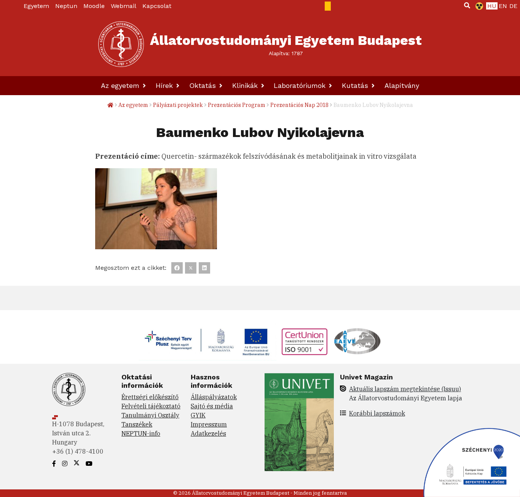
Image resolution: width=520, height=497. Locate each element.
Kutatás (356, 85)
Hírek (165, 85)
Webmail (123, 6)
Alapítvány (401, 85)
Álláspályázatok (214, 397)
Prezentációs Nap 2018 (299, 105)
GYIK (198, 415)
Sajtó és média (212, 406)
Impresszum (209, 424)
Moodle (94, 6)
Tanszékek (136, 424)
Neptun (66, 6)
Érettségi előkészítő (150, 397)
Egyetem (36, 6)
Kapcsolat (156, 6)
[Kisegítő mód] (477, 6)
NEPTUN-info (140, 433)
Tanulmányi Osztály (150, 415)
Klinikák (246, 85)
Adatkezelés (208, 433)
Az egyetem (121, 85)
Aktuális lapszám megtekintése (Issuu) (405, 389)
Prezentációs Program (236, 105)
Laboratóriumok (301, 85)
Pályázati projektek (178, 105)
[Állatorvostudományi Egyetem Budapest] (121, 44)
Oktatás (203, 85)
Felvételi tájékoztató (150, 406)
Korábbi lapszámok (377, 413)
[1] (467, 5)
